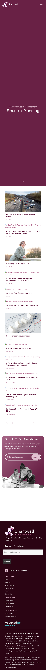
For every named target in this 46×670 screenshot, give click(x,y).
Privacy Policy (9, 613)
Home (6, 579)
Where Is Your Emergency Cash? (19, 293)
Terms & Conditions (10, 616)
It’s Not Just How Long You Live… (19, 348)
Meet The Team (9, 585)
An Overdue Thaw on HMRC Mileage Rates (20, 215)
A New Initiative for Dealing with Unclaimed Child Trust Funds (19, 280)
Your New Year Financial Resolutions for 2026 (22, 378)
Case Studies (9, 607)
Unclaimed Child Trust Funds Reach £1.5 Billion (22, 410)
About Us (7, 582)
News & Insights (9, 588)
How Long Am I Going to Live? (18, 264)
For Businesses (9, 604)
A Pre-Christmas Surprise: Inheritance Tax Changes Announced (21, 364)
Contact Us (8, 594)
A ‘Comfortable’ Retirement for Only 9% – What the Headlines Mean (23, 232)
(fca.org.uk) (15, 646)
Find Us (7, 591)
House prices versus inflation (18, 336)
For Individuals (9, 601)
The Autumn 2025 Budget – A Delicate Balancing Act (21, 395)
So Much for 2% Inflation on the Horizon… (22, 305)
